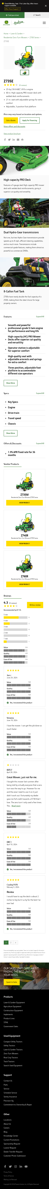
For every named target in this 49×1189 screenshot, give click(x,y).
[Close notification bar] (46, 6)
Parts (6, 1085)
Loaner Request (10, 1148)
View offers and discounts (14, 126)
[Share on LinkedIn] (13, 140)
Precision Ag (8, 1100)
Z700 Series (34, 37)
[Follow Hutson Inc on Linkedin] (20, 1167)
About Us (7, 1124)
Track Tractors (9, 1061)
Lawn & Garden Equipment (14, 1002)
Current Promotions (11, 1140)
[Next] (15, 943)
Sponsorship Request (12, 1144)
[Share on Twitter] (9, 140)
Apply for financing (29, 120)
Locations (7, 1120)
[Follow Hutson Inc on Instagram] (15, 1167)
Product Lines (9, 1018)
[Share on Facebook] (5, 140)
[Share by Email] (18, 140)
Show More (10, 383)
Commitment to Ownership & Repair (18, 1104)
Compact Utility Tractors (13, 1041)
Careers (6, 1128)
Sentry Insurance (10, 1096)
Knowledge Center (11, 1136)
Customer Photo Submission (15, 1156)
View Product (24, 503)
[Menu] (44, 23)
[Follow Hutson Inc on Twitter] (10, 1167)
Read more (16, 806)
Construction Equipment (13, 1010)
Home (6, 33)
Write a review (35, 605)
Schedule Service (10, 1093)
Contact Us (8, 1081)
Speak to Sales (11, 982)
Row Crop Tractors (11, 1057)
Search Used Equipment (13, 1065)
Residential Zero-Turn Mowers (15, 37)
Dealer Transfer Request (13, 1151)
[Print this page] (22, 140)
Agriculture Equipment (12, 1006)
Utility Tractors (9, 1045)
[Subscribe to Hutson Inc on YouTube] (26, 1167)
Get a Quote (10, 120)
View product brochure (12, 134)
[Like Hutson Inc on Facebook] (5, 1167)
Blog (5, 1132)
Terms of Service (9, 1176)
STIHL (6, 1022)
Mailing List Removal (10, 1179)
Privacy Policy (8, 1172)
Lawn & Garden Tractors (13, 1049)
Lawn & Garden (17, 33)
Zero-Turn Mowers (11, 1053)
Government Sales (11, 1026)
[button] (24, 72)
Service (6, 1088)
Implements (8, 1014)
